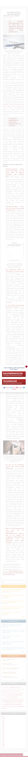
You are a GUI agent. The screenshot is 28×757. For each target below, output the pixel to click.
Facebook (7, 387)
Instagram (20, 387)
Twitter (14, 387)
